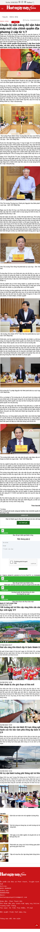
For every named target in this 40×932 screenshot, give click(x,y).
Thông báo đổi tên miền (10, 918)
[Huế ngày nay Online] (22, 8)
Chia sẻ (16, 22)
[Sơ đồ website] (19, 2)
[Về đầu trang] (37, 925)
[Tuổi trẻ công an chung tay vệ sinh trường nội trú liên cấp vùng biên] (4, 828)
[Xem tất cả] (3, 8)
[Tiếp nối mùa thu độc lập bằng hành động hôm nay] (4, 857)
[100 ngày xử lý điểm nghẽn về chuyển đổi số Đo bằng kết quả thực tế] (4, 838)
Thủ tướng (3, 511)
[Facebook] (22, 2)
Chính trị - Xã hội (13, 17)
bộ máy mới (27, 511)
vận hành (21, 511)
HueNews (29, 2)
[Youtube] (25, 2)
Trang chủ (5, 17)
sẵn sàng (15, 511)
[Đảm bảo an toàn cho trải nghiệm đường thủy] (4, 819)
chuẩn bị (9, 511)
